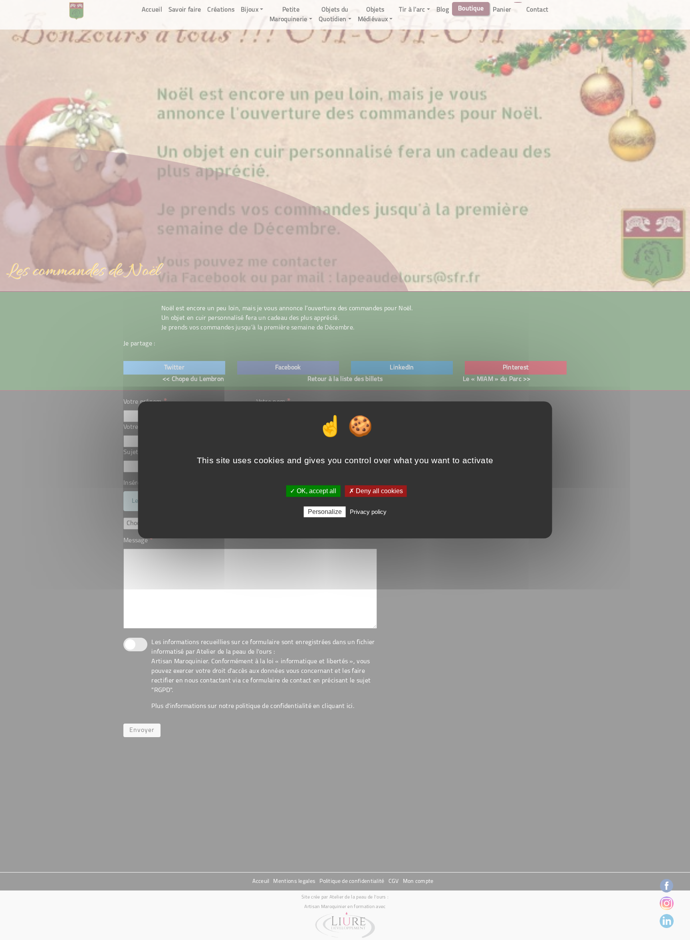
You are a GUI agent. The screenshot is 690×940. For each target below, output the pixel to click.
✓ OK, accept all (313, 491)
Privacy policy (368, 512)
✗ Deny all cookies (376, 491)
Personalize (325, 512)
